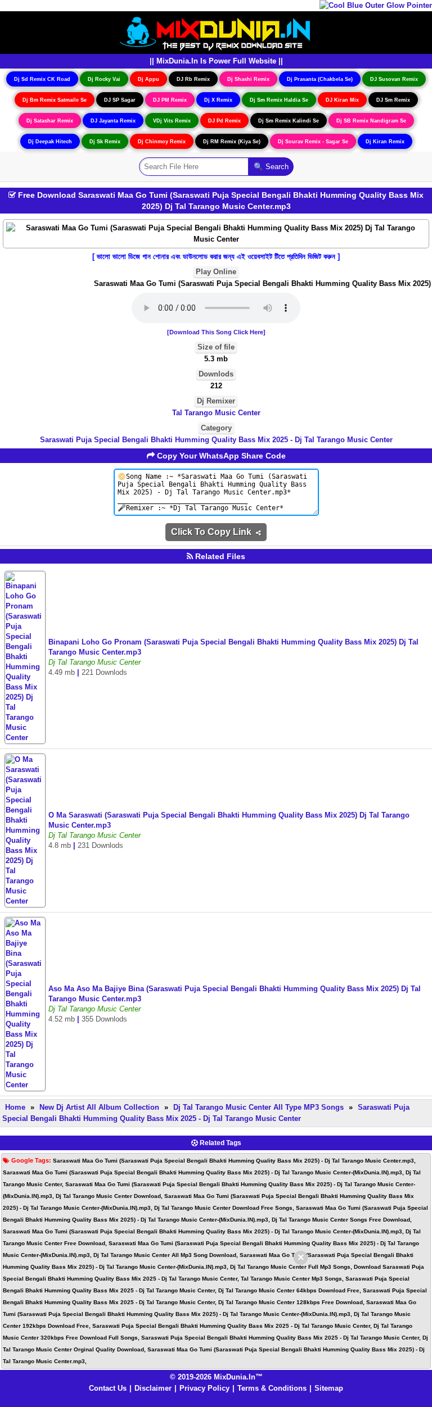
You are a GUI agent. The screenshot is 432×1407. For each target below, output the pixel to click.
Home (15, 1107)
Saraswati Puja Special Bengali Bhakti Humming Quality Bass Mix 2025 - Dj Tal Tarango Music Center (216, 439)
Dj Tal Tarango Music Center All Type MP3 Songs (258, 1107)
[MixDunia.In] (216, 32)
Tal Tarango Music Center (216, 413)
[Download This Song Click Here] (216, 332)
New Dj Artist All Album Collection (99, 1107)
